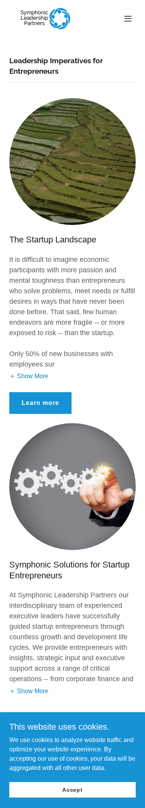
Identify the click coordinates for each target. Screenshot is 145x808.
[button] (128, 18)
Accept (72, 789)
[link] (45, 18)
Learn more (40, 403)
